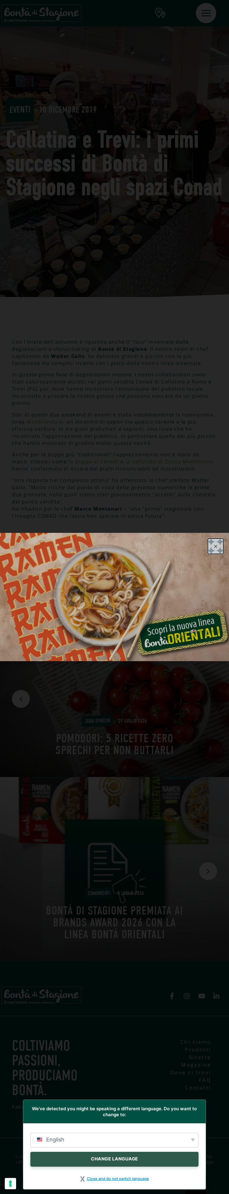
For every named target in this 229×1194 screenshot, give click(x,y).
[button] (215, 546)
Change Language (114, 1159)
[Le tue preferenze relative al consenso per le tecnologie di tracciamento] (10, 1183)
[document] (114, 597)
